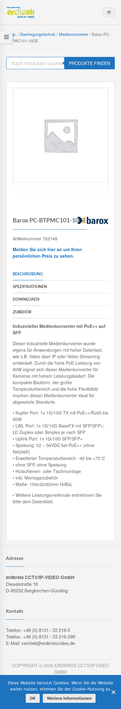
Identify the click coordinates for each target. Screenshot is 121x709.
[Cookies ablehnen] (113, 692)
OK (33, 698)
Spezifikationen (30, 286)
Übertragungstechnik (37, 34)
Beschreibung (28, 273)
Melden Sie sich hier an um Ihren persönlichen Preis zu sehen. (47, 252)
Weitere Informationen (69, 698)
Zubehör (22, 311)
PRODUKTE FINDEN (89, 63)
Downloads (26, 299)
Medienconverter (73, 34)
